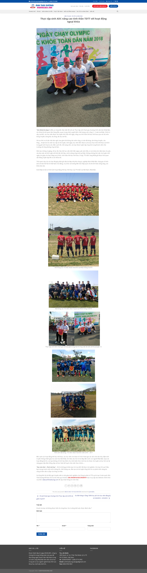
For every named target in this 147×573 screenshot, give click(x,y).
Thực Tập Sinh (58, 11)
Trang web (91, 525)
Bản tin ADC (67, 16)
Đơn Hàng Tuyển (47, 11)
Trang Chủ (32, 11)
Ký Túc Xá (101, 1)
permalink (91, 491)
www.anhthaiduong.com (50, 480)
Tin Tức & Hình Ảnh (77, 16)
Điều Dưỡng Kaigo (69, 11)
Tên (37, 525)
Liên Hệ (92, 11)
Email (64, 525)
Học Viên (95, 1)
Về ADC (39, 11)
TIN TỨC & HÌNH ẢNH (82, 11)
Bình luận (39, 511)
